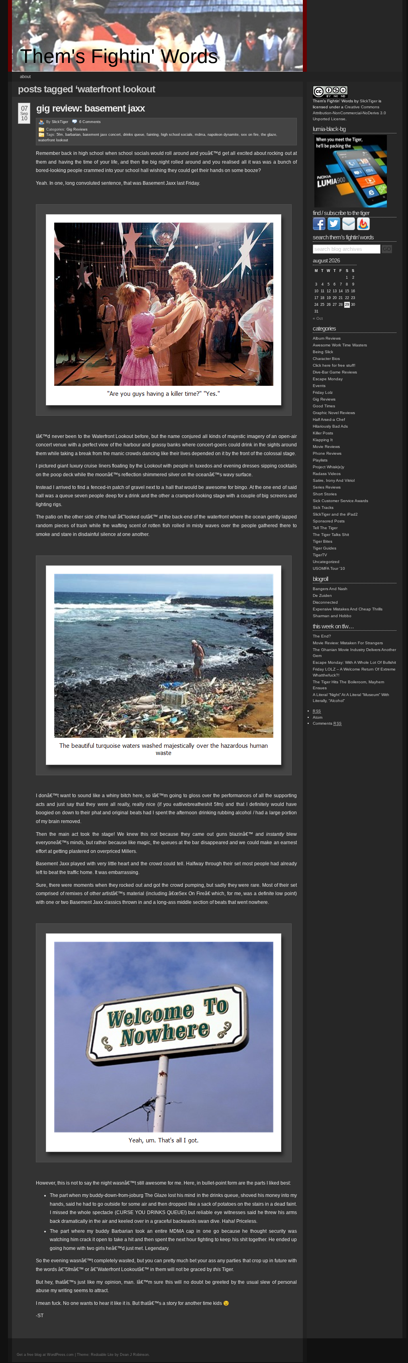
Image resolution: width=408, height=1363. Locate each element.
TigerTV (320, 555)
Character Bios (326, 358)
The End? (322, 636)
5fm (60, 135)
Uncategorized (326, 561)
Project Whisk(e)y (328, 467)
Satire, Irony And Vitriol (334, 480)
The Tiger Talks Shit (331, 534)
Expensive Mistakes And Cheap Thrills (347, 609)
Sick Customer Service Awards (340, 501)
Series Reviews (327, 487)
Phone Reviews (327, 453)
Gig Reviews (77, 129)
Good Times (324, 406)
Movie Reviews (326, 446)
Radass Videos (327, 473)
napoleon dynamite (223, 135)
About (25, 76)
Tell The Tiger (325, 528)
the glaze (268, 135)
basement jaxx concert (102, 135)
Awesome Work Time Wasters (340, 345)
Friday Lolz (323, 392)
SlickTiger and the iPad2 (335, 514)
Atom (317, 717)
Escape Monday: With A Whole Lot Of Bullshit (354, 662)
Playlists (320, 460)
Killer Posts (323, 433)
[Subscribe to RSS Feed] (363, 229)
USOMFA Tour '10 (329, 568)
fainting (153, 135)
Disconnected (325, 602)
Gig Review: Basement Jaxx (90, 108)
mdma (200, 135)
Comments (327, 723)
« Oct (318, 318)
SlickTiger (60, 122)
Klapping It (323, 440)
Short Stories (325, 494)
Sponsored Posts (329, 521)
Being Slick (323, 352)
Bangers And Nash (330, 589)
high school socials (176, 135)
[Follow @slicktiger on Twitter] (334, 229)
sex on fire (250, 135)
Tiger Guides (324, 548)
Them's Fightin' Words (119, 56)
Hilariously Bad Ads (330, 426)
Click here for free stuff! (334, 365)
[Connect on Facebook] (319, 229)
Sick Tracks (323, 507)
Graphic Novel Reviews (334, 413)
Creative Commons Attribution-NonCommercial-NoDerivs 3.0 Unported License (349, 113)
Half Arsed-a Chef (329, 419)
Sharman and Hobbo (332, 616)
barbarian (72, 135)
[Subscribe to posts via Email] (348, 229)
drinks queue (133, 135)
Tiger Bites (322, 541)
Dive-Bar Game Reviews (335, 372)
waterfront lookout (53, 140)
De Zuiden (322, 595)
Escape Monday (328, 379)
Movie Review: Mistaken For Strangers (348, 643)
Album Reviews (327, 338)
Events (319, 385)
